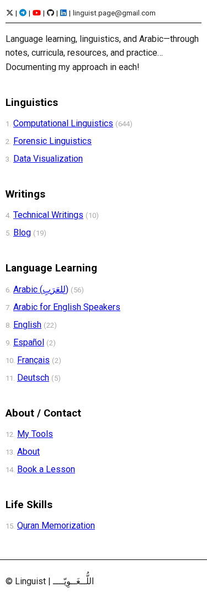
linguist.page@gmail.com (114, 13)
